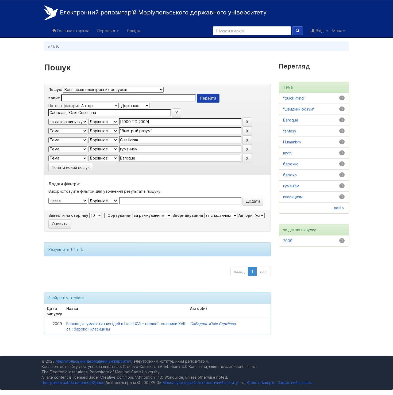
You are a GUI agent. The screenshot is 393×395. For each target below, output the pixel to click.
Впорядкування (187, 215)
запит (54, 98)
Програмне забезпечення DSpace (73, 382)
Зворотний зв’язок (295, 382)
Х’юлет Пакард (260, 382)
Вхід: (320, 30)
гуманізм (291, 186)
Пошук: (55, 89)
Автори (245, 215)
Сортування (119, 215)
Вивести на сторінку (68, 215)
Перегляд (106, 30)
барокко (291, 164)
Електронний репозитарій (162, 12)
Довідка (134, 30)
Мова (337, 30)
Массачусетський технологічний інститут (201, 382)
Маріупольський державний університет (93, 361)
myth (287, 153)
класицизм (293, 197)
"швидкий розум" (299, 109)
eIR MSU (53, 46)
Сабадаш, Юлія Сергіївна (213, 323)
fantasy (289, 131)
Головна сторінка (72, 30)
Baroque (290, 120)
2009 (287, 240)
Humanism (292, 142)
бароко (290, 175)
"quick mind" (294, 98)
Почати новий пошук (71, 167)
